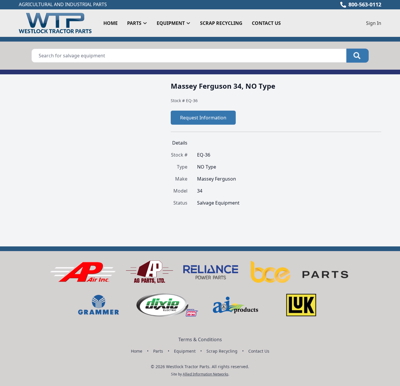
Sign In (373, 23)
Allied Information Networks (205, 374)
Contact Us (266, 23)
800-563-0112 (364, 4)
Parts (158, 351)
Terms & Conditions (200, 339)
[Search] (357, 56)
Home (110, 23)
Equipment (185, 351)
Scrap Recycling (221, 23)
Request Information (203, 117)
